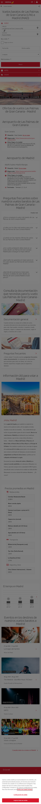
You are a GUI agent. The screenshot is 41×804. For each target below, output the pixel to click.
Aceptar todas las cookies (20, 800)
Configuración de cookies (20, 795)
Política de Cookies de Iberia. (24, 789)
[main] (20, 789)
